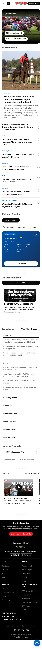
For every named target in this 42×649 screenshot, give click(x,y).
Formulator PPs (27, 595)
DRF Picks (26, 606)
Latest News (26, 573)
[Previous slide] (18, 271)
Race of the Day (28, 566)
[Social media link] (14, 630)
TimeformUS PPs (28, 599)
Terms (24, 626)
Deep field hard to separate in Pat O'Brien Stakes (20, 382)
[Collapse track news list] (38, 335)
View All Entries (9, 220)
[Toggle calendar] (8, 3)
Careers (10, 626)
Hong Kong (6, 573)
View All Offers (20, 283)
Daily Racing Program (30, 602)
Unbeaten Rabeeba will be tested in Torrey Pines (20, 388)
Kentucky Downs (7, 151)
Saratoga (7, 93)
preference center (11, 620)
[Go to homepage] (21, 3)
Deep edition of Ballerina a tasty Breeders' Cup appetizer (20, 347)
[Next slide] (24, 271)
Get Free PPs (21, 264)
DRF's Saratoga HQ (14, 33)
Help (17, 626)
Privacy (32, 626)
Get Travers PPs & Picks (16, 39)
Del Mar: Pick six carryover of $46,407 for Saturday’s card (20, 368)
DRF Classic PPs (28, 591)
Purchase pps (9, 616)
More (4, 577)
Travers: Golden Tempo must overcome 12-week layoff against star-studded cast (19, 99)
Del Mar (4, 136)
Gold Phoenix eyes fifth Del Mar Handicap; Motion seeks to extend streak (20, 375)
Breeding (25, 577)
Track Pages (27, 570)
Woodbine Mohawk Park (9, 200)
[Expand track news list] (38, 398)
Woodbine (6, 600)
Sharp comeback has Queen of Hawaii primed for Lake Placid (19, 354)
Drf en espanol (9, 613)
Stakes (6, 247)
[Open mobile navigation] (3, 3)
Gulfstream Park (8, 592)
